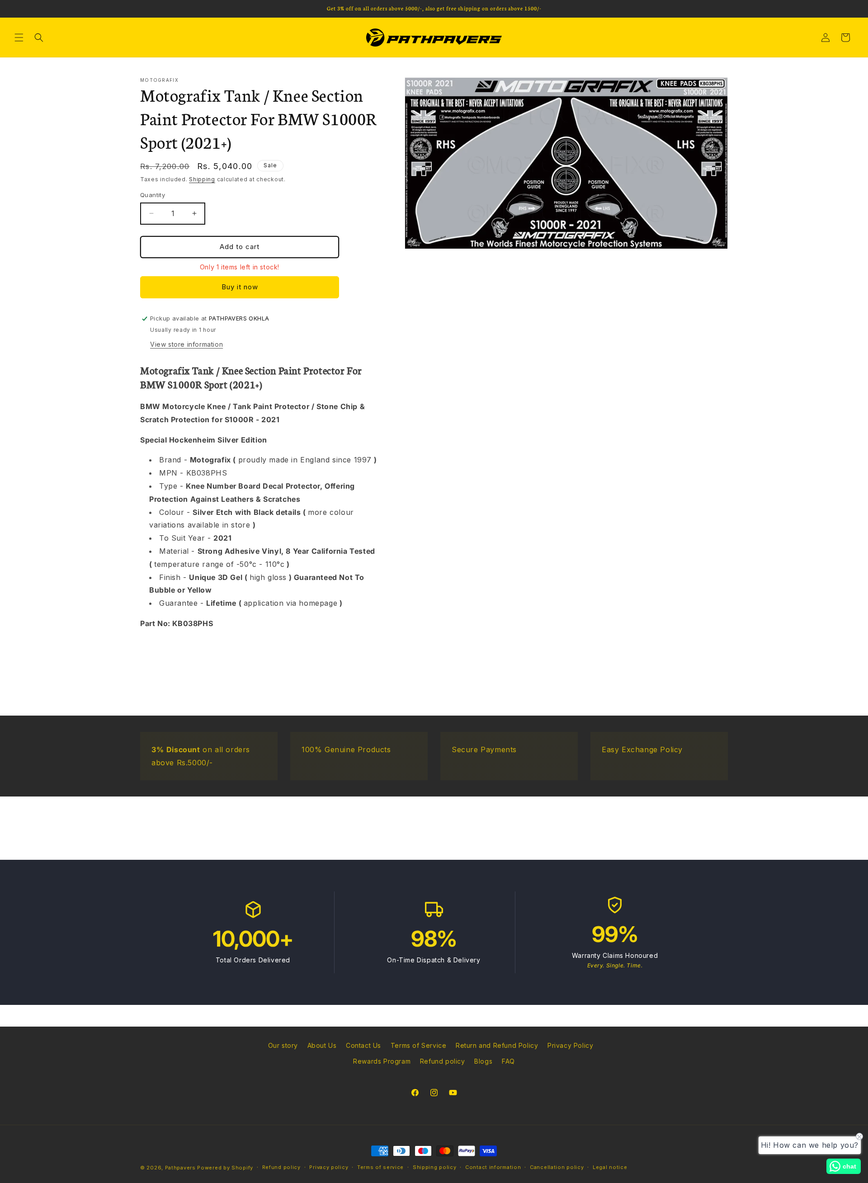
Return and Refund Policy (497, 1045)
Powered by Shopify (225, 1167)
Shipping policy (435, 1167)
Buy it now (240, 287)
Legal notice (610, 1167)
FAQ (508, 1061)
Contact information (493, 1167)
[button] (19, 37)
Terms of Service (419, 1045)
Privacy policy (328, 1167)
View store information (186, 344)
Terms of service (380, 1167)
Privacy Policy (570, 1045)
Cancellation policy (557, 1167)
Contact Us (363, 1045)
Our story (283, 1045)
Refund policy (442, 1061)
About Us (322, 1045)
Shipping (202, 179)
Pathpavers (181, 1167)
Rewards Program (381, 1061)
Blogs (483, 1061)
